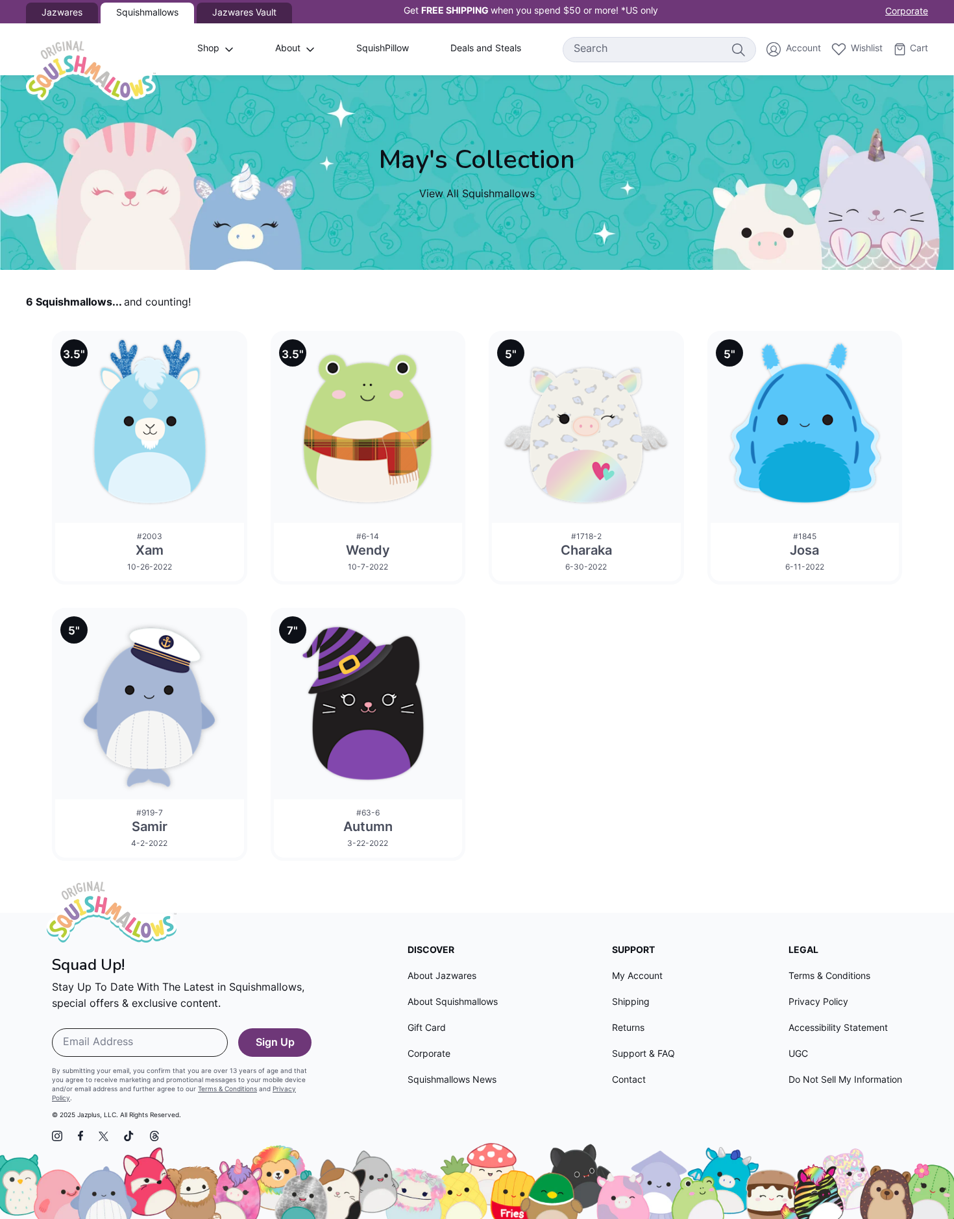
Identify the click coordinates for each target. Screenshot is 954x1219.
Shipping (631, 1003)
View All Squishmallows (477, 194)
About (287, 49)
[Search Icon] (738, 49)
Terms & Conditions (227, 1089)
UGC (798, 1054)
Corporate (906, 12)
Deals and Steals (485, 49)
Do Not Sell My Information (845, 1080)
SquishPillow (382, 49)
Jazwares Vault (244, 13)
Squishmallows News (452, 1080)
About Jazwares (442, 977)
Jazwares (62, 13)
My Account (637, 977)
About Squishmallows (453, 1003)
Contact (629, 1080)
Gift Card (427, 1028)
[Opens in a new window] (57, 1136)
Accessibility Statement (838, 1028)
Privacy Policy (818, 1003)
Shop (208, 49)
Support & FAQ (643, 1054)
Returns (628, 1028)
